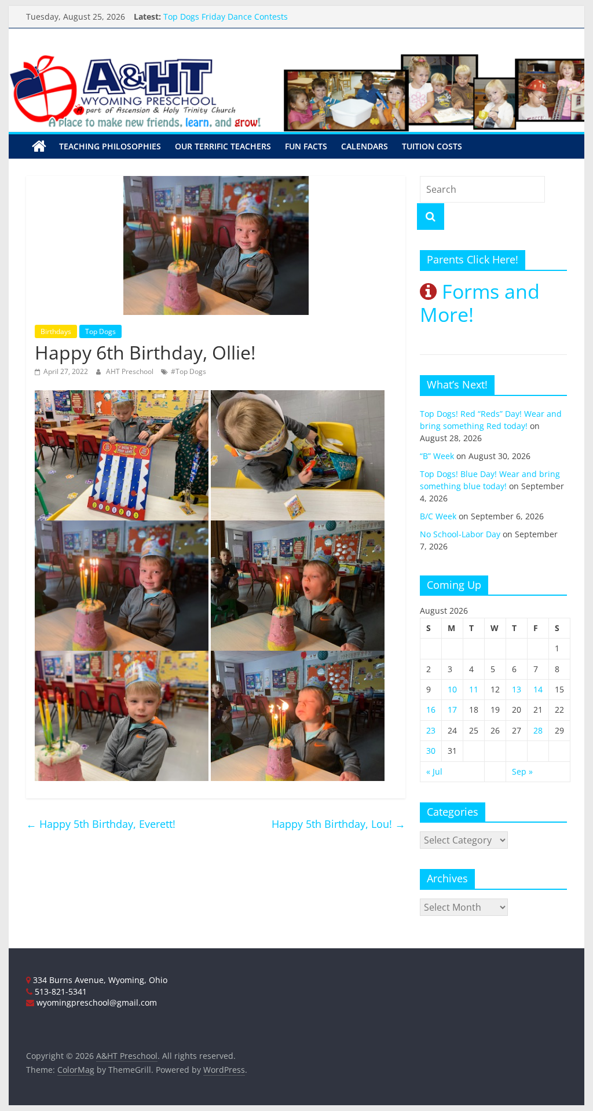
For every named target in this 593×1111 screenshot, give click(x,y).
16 (430, 709)
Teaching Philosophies (110, 146)
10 (452, 689)
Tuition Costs (432, 146)
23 (430, 730)
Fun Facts (306, 146)
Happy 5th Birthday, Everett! (100, 824)
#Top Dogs (188, 371)
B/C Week (438, 516)
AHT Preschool (130, 371)
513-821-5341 (59, 991)
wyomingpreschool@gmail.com (95, 1002)
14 (538, 689)
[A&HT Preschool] (39, 146)
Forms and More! (480, 303)
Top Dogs (100, 331)
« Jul (434, 771)
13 (516, 689)
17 (452, 709)
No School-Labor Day (460, 534)
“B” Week (437, 455)
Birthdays (56, 331)
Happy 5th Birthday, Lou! (338, 824)
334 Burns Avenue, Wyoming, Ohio (99, 979)
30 (430, 750)
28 (538, 730)
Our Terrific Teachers (223, 146)
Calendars (364, 146)
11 (473, 689)
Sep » (522, 771)
